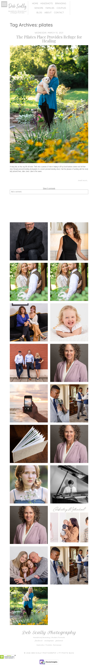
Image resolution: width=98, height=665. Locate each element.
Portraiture (28, 484)
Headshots (46, 3)
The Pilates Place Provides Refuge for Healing (49, 39)
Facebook (39, 641)
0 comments (49, 188)
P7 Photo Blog (66, 653)
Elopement (69, 282)
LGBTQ (69, 403)
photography (69, 444)
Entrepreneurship (28, 322)
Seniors (38, 8)
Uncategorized (28, 565)
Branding (60, 3)
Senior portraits (69, 484)
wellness (28, 606)
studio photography (28, 525)
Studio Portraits (69, 525)
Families (50, 8)
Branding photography (69, 241)
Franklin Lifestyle (28, 363)
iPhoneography (28, 403)
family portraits (69, 322)
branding (29, 241)
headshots (69, 363)
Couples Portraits (28, 282)
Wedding (69, 565)
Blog (39, 12)
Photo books (28, 444)
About (48, 12)
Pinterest (59, 641)
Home (35, 3)
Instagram (49, 641)
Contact (59, 12)
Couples (61, 8)
